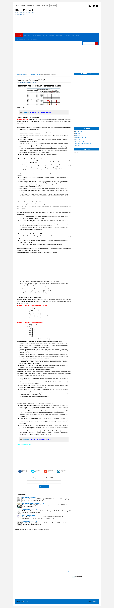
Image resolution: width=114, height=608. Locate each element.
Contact (23, 5)
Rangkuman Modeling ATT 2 (30, 497)
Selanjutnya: (36, 439)
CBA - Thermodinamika (28, 515)
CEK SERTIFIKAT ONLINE (72, 35)
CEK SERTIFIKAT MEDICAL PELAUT (27, 39)
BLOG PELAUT (24, 10)
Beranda (45, 571)
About (17, 5)
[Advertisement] (68, 20)
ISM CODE (78, 139)
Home (19, 35)
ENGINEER (59, 35)
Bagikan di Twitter (37, 471)
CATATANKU (78, 131)
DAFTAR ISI (27, 35)
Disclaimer (53, 5)
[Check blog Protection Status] (77, 577)
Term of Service (30, 5)
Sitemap (38, 5)
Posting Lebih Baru (20, 571)
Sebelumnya (37, 112)
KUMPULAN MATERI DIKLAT (29, 82)
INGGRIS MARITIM (48, 35)
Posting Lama (68, 571)
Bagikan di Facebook (24, 471)
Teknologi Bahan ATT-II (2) (29, 509)
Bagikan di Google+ (50, 471)
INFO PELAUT (37, 35)
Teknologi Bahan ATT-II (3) (29, 521)
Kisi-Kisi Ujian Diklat (80, 141)
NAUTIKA (78, 145)
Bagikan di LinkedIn (63, 471)
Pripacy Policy (45, 5)
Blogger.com (95, 601)
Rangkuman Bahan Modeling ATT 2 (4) (33, 503)
